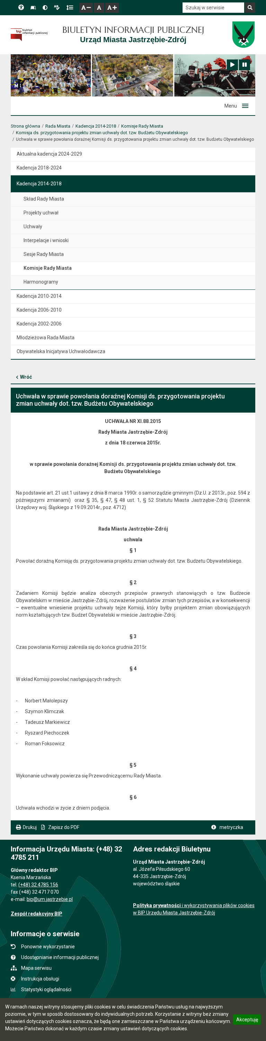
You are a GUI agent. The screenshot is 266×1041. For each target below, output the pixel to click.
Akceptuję (247, 1020)
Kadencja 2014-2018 (96, 126)
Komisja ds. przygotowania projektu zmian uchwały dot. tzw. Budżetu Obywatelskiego (102, 132)
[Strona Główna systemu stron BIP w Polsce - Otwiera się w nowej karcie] (29, 35)
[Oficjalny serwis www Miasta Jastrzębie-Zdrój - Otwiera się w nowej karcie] (243, 34)
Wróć (26, 377)
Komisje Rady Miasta (142, 126)
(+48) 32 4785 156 (38, 884)
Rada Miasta (57, 126)
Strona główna (25, 126)
